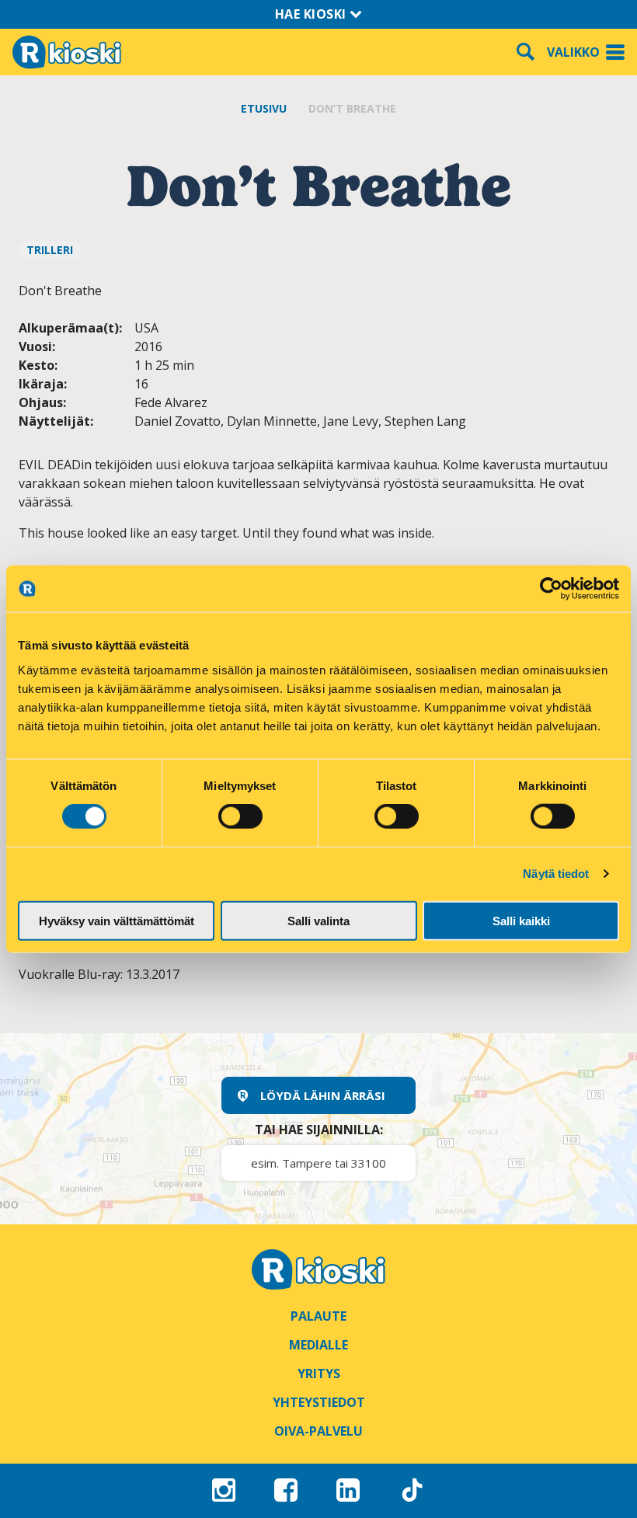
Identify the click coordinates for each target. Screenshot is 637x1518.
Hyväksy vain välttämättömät (116, 920)
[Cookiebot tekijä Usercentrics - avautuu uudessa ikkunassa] (551, 589)
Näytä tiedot (556, 873)
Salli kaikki (521, 920)
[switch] (240, 816)
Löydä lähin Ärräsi (322, 1095)
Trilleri (49, 249)
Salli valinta (318, 920)
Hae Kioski (312, 14)
